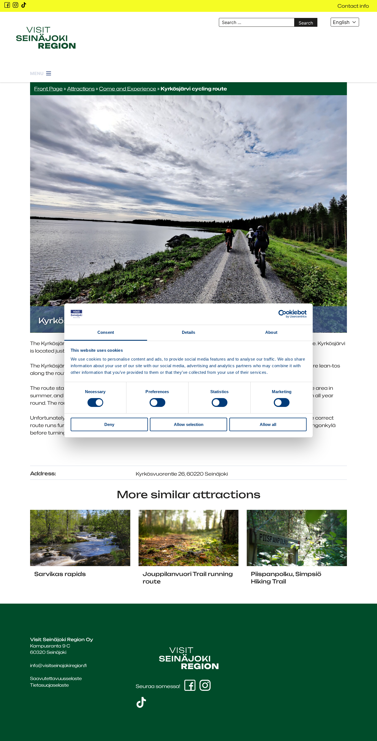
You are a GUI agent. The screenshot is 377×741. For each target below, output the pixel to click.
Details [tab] (188, 332)
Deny (109, 424)
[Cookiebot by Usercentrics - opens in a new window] (282, 314)
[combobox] (345, 22)
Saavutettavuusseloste (56, 678)
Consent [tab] (105, 332)
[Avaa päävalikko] (41, 70)
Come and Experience (127, 88)
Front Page (48, 88)
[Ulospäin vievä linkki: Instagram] (15, 5)
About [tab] (271, 332)
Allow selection (188, 424)
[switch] (157, 402)
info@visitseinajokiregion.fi (58, 665)
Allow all (268, 424)
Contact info (353, 5)
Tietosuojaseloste (49, 685)
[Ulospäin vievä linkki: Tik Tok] (23, 5)
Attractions (81, 88)
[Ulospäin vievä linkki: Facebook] (7, 5)
